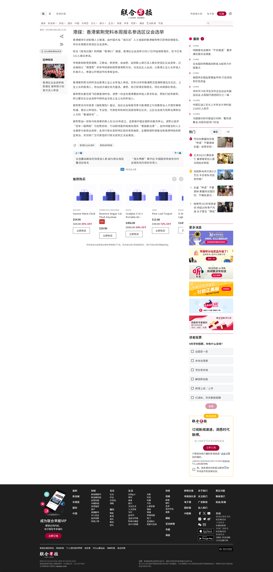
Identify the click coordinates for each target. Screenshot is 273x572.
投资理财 (95, 506)
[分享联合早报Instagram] (199, 519)
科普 (149, 500)
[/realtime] (202, 38)
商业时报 (121, 548)
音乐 (112, 519)
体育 (126, 23)
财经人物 (95, 521)
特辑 (149, 512)
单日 (215, 131)
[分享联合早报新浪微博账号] (209, 519)
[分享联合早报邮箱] (204, 524)
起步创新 (95, 518)
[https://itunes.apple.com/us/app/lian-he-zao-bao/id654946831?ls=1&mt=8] (206, 531)
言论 (93, 23)
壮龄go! (131, 494)
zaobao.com (61, 566)
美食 (130, 500)
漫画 (112, 503)
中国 (77, 23)
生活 (110, 23)
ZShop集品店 (99, 548)
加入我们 (202, 507)
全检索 (87, 548)
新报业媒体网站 (47, 548)
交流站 (113, 500)
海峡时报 (111, 548)
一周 (227, 131)
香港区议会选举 (87, 145)
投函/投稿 (221, 502)
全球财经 (95, 500)
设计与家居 (133, 524)
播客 (141, 23)
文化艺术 (132, 506)
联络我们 (220, 496)
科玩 (149, 497)
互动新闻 (151, 23)
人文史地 (132, 509)
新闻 (167, 500)
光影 (149, 494)
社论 (112, 494)
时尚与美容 (133, 521)
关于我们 (202, 490)
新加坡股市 (96, 494)
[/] (136, 13)
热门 (149, 518)
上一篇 (78, 153)
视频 (133, 23)
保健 (119, 23)
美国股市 (95, 512)
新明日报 (61, 13)
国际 (70, 23)
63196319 (221, 519)
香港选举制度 (106, 145)
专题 (160, 23)
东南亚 (85, 23)
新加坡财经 (96, 497)
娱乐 (102, 23)
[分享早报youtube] (209, 513)
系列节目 (169, 508)
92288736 (223, 540)
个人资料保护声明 (74, 548)
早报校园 (151, 515)
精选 (149, 509)
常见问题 (220, 490)
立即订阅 (53, 535)
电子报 (210, 13)
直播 (167, 511)
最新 (43, 23)
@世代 (131, 515)
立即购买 (81, 230)
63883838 (221, 525)
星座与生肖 (152, 524)
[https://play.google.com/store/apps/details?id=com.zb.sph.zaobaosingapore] (206, 538)
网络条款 (60, 548)
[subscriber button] (230, 14)
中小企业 (95, 515)
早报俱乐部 (196, 13)
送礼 (112, 525)
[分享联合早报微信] (199, 524)
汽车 (149, 503)
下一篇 (177, 153)
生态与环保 (133, 518)
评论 (112, 497)
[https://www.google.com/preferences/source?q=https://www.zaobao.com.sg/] (226, 549)
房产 (93, 509)
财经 (61, 23)
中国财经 (95, 503)
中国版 (187, 513)
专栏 (130, 512)
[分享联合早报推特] (204, 513)
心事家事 (151, 506)
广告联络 (202, 502)
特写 (130, 497)
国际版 (187, 507)
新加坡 (51, 23)
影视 (112, 516)
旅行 (130, 503)
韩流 (112, 522)
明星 (112, 513)
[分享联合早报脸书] (199, 513)
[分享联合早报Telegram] (204, 519)
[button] (230, 13)
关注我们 (202, 496)
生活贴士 (151, 521)
